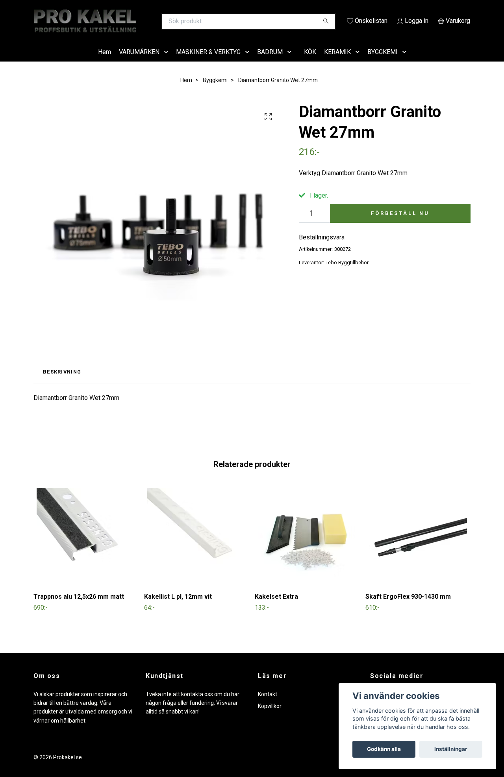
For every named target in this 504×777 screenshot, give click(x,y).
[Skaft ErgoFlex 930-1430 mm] (417, 548)
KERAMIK (337, 63)
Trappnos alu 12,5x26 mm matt (78, 608)
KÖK (310, 63)
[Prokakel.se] (143, 21)
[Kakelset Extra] (307, 548)
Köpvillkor (270, 717)
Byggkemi (215, 91)
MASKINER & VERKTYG (208, 63)
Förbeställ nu (400, 224)
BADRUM (270, 63)
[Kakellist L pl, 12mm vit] (196, 548)
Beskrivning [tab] (62, 383)
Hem (104, 63)
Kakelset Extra (276, 608)
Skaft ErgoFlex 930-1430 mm (408, 608)
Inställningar (450, 749)
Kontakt (267, 705)
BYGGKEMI (382, 63)
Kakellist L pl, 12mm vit (178, 608)
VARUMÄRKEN (139, 63)
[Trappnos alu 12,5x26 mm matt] (85, 548)
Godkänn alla (384, 749)
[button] (167, 63)
